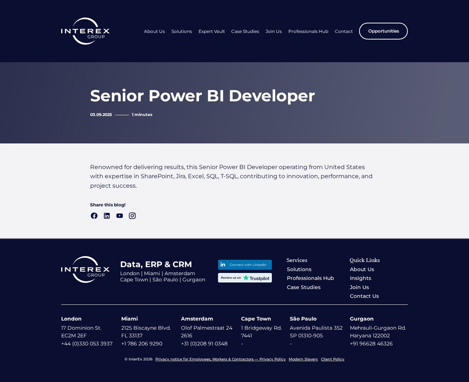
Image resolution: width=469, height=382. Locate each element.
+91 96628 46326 (371, 343)
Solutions (181, 31)
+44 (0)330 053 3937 (86, 343)
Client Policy (332, 359)
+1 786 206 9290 (141, 343)
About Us (154, 31)
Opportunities (383, 31)
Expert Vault (212, 31)
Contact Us (364, 296)
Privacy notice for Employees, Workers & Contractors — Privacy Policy (220, 359)
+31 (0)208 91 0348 (204, 343)
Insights (360, 278)
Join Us (274, 31)
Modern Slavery (303, 359)
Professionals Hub (308, 31)
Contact (344, 31)
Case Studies (245, 31)
